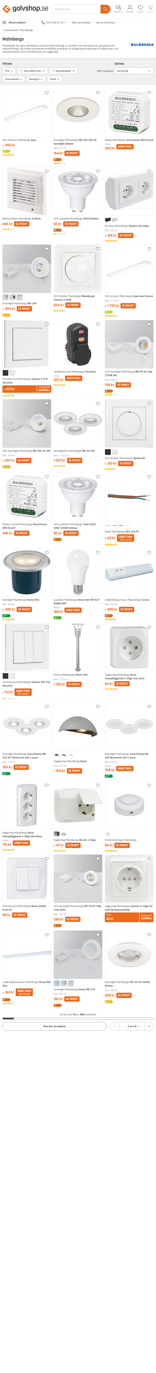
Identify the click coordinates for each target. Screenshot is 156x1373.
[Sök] (105, 9)
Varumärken (11, 30)
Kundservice (118, 12)
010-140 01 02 (55, 22)
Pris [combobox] (7, 70)
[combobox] (132, 1026)
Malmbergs (26, 30)
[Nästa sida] (149, 1026)
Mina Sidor (130, 12)
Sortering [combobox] (122, 70)
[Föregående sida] (114, 1026)
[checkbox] (33, 71)
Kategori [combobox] (34, 79)
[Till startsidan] (25, 9)
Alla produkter (17, 22)
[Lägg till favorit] (46, 92)
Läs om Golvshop (105, 22)
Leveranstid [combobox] (12, 79)
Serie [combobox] (53, 79)
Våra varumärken (81, 22)
